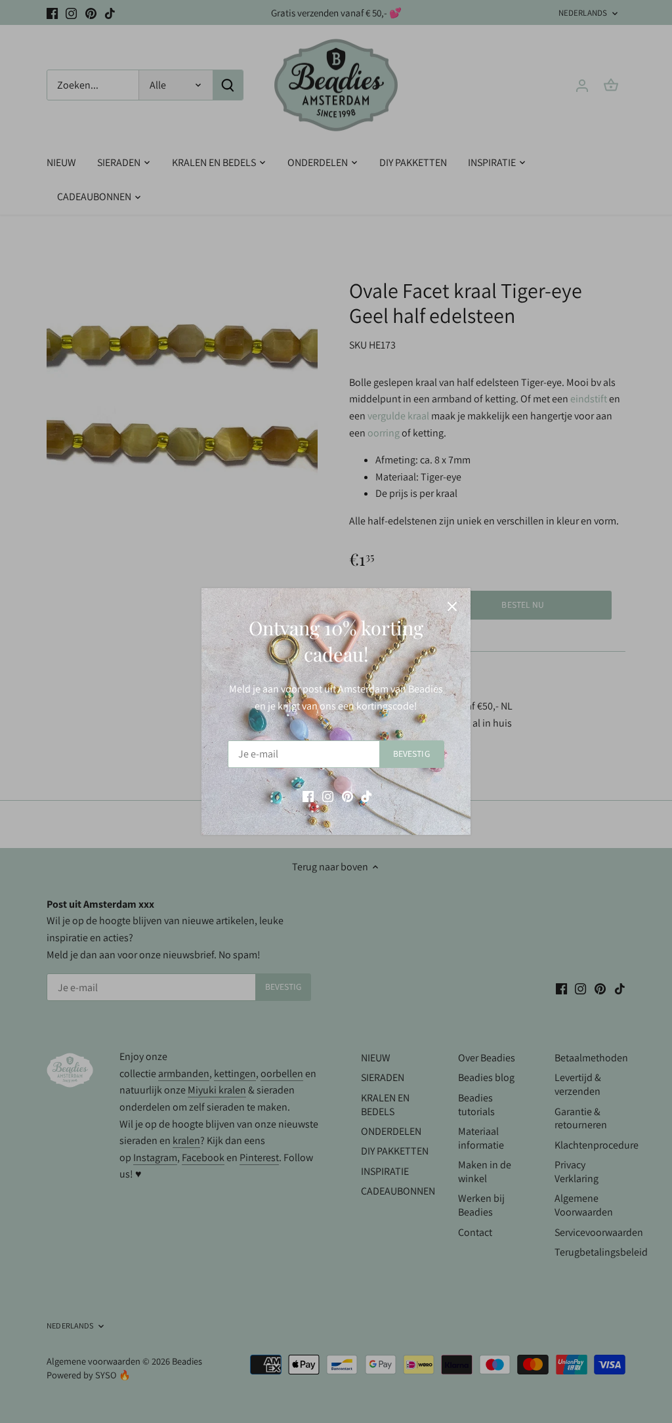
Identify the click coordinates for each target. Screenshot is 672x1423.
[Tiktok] (366, 796)
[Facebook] (308, 796)
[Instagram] (327, 796)
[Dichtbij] (452, 606)
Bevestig (411, 753)
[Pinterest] (347, 796)
